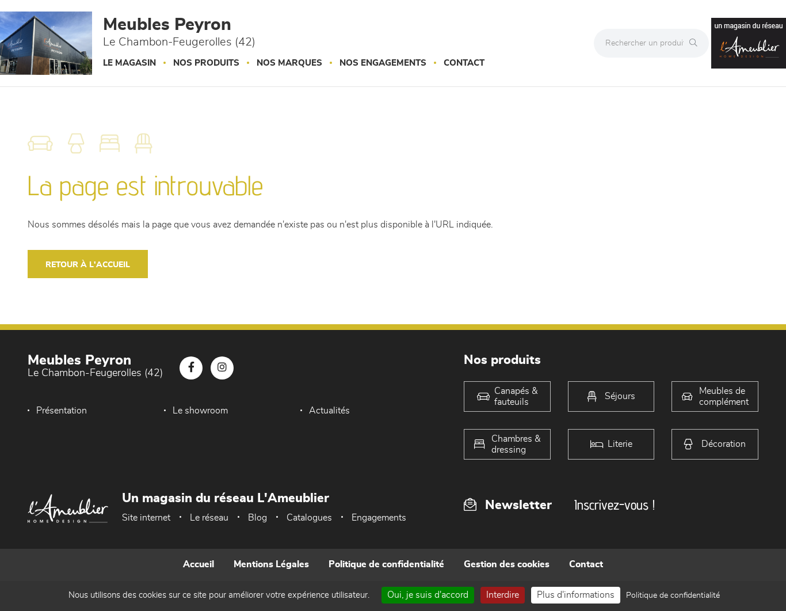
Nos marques (289, 63)
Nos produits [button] (206, 63)
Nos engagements (382, 63)
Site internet (146, 517)
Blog (257, 517)
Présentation (61, 410)
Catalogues (309, 517)
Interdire (502, 594)
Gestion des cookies (507, 564)
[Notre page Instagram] (222, 367)
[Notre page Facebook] (191, 367)
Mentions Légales (271, 564)
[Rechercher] (696, 43)
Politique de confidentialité (386, 564)
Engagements (379, 517)
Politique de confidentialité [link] (673, 595)
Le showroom (200, 410)
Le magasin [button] (129, 63)
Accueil (198, 564)
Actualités (329, 410)
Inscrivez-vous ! (614, 504)
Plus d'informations (576, 594)
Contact (464, 63)
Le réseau (209, 517)
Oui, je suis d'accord (427, 594)
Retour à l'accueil (87, 265)
